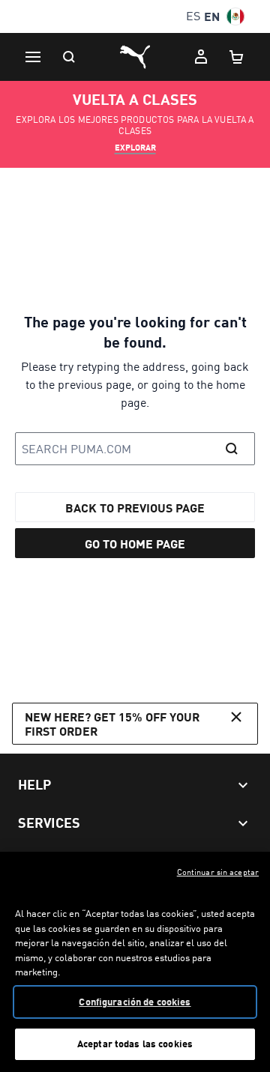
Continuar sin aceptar (218, 872)
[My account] (201, 57)
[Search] (69, 57)
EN (212, 16)
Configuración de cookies (134, 1002)
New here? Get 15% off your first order (112, 723)
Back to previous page (135, 507)
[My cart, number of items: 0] (237, 57)
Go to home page (135, 543)
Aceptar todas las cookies (135, 1044)
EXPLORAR (135, 147)
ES (193, 16)
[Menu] (33, 57)
